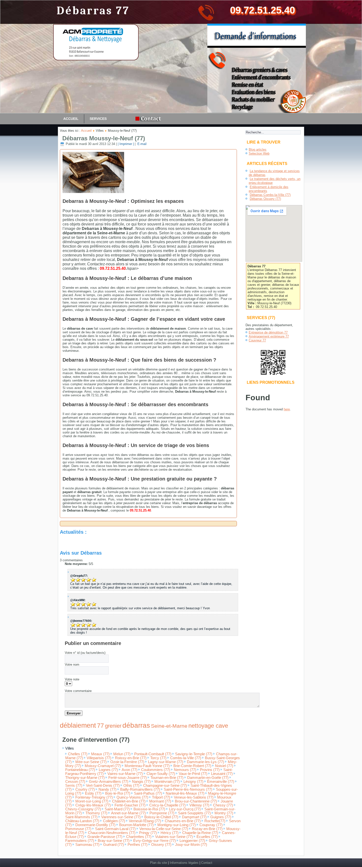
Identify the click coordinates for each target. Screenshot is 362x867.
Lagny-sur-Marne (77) (165, 762)
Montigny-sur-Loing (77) (176, 825)
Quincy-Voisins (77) (132, 797)
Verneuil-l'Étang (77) (145, 821)
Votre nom (72, 664)
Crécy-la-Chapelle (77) (167, 805)
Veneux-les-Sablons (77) (194, 797)
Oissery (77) (161, 845)
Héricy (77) (170, 833)
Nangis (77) (141, 782)
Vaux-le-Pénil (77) (193, 774)
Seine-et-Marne (169, 726)
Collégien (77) (114, 821)
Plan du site (158, 863)
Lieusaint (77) (222, 774)
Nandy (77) (107, 789)
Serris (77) (73, 785)
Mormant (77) (160, 801)
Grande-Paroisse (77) (104, 837)
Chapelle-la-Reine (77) (200, 833)
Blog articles (257, 149)
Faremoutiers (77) (79, 841)
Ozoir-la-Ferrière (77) (127, 762)
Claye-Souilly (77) (161, 774)
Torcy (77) (158, 758)
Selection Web (259, 153)
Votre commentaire (78, 691)
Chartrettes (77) (138, 837)
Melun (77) (122, 754)
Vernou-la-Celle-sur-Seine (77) (163, 829)
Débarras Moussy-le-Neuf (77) (103, 138)
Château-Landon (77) (82, 821)
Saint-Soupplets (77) (194, 813)
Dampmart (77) (194, 817)
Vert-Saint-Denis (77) (103, 785)
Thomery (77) (96, 813)
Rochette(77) (214, 821)
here (287, 409)
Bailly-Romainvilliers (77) (140, 789)
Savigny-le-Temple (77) (193, 754)
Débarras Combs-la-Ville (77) (270, 195)
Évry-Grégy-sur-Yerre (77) (154, 841)
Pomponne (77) (161, 813)
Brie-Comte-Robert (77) (192, 766)
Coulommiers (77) (155, 770)
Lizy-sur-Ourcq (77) (185, 809)
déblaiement (78, 725)
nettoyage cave (208, 725)
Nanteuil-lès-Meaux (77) (185, 793)
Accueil (71, 119)
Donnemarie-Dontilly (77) (95, 825)
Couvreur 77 (257, 340)
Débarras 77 (93, 10)
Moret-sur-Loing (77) (91, 801)
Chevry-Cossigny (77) (83, 809)
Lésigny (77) (193, 782)
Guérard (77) (113, 845)
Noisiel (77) (224, 766)
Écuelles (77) (207, 837)
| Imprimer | (126, 144)
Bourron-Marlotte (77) (136, 825)
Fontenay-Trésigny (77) (94, 797)
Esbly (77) (93, 793)
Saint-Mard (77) (117, 809)
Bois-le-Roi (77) (117, 793)
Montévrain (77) (167, 782)
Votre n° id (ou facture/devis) (85, 653)
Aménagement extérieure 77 (269, 336)
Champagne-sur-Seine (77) (165, 785)
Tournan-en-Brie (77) (166, 778)
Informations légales (184, 863)
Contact (206, 863)
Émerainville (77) (220, 782)
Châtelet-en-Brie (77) (129, 801)
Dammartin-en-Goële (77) (208, 778)
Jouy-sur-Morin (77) (191, 845)
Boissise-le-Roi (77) (149, 809)
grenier (113, 726)
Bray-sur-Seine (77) (114, 841)
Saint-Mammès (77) (81, 817)
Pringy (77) (148, 833)
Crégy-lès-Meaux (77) (93, 805)
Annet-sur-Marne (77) (128, 813)
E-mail (141, 144)
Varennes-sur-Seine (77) (121, 817)
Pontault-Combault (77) (152, 754)
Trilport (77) (161, 797)
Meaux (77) (100, 754)
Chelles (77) (77, 754)
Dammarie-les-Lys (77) (205, 762)
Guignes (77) (220, 817)
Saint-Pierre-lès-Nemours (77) (188, 789)
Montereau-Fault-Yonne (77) (147, 766)
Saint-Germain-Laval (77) (115, 829)
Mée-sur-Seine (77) (91, 762)
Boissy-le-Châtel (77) (161, 817)
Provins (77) (210, 770)
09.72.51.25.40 (262, 10)
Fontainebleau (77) (80, 770)
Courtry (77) (85, 789)
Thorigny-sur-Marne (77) (85, 778)
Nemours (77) (185, 770)
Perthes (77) (138, 845)
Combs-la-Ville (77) (185, 758)
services (98, 119)
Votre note (72, 679)
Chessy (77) (223, 805)
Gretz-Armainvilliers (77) (108, 782)
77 (100, 725)
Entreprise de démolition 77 (268, 332)
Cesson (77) (75, 782)
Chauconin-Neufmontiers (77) (111, 833)
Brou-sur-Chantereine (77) (196, 801)
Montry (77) (223, 813)
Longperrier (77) (192, 841)
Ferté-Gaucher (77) (130, 805)
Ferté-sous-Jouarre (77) (127, 778)
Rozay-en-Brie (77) (207, 829)
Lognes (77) (108, 770)
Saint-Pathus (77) (148, 793)
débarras (136, 725)
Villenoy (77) (199, 805)
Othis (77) (131, 785)
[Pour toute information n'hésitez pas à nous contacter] (149, 118)
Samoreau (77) (87, 845)
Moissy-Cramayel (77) (103, 766)
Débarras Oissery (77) (265, 199)
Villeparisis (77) (99, 758)
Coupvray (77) (211, 825)
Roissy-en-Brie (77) (131, 758)
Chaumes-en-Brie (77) (183, 821)
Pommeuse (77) (78, 829)
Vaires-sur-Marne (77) (125, 774)
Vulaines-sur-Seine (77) (174, 837)
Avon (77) (129, 770)
